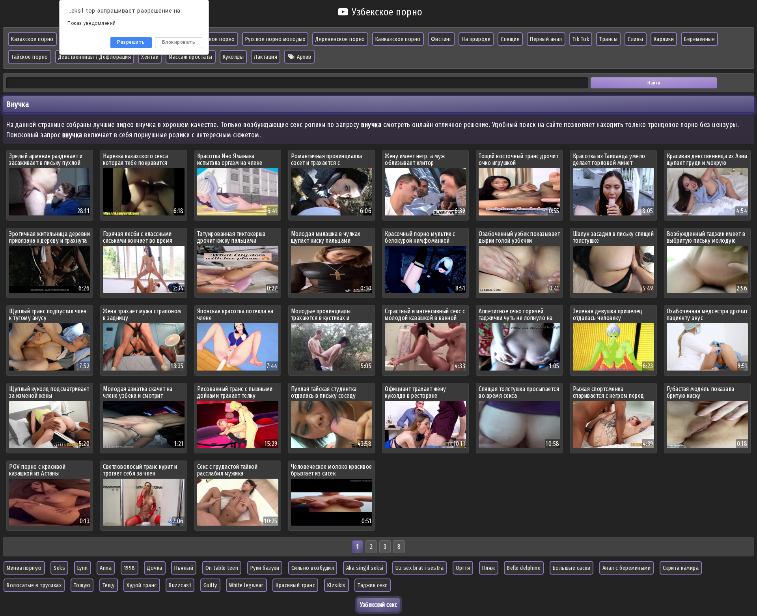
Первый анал (546, 39)
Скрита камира (681, 567)
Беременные (699, 39)
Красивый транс (295, 585)
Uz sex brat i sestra (419, 567)
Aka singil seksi (365, 567)
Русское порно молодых (275, 39)
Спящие (510, 39)
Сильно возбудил (312, 567)
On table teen (222, 567)
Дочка (154, 567)
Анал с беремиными (626, 567)
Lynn (82, 567)
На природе (476, 39)
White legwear (246, 585)
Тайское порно (29, 56)
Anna (106, 567)
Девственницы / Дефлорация (94, 56)
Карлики (664, 39)
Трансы (608, 39)
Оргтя (463, 567)
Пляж (488, 567)
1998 (129, 567)
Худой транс (142, 585)
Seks (59, 567)
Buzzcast (180, 585)
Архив (303, 56)
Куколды (233, 56)
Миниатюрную (24, 567)
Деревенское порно (340, 39)
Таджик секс (373, 585)
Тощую (82, 585)
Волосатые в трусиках (34, 585)
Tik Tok (580, 39)
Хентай (149, 56)
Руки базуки (265, 567)
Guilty (210, 585)
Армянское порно (213, 39)
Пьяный (183, 567)
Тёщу (109, 585)
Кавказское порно (398, 39)
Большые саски (572, 567)
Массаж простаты (191, 56)
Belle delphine (524, 567)
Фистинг (441, 39)
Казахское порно (32, 39)
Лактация (265, 56)
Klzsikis (336, 585)
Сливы (635, 39)
